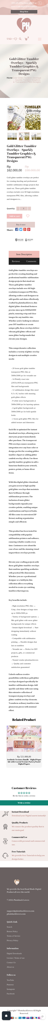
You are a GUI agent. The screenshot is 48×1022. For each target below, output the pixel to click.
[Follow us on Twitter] (20, 230)
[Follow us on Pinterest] (28, 230)
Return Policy (12, 931)
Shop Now (24, 12)
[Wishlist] (27, 216)
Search (9, 927)
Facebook (11, 994)
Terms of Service (13, 936)
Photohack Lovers (21, 900)
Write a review (24, 803)
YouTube (10, 980)
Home (10, 78)
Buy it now (21, 225)
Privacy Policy (12, 940)
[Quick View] (30, 742)
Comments (31, 261)
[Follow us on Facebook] (16, 230)
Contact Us (11, 962)
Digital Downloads (14, 953)
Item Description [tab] (24, 254)
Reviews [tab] (16, 261)
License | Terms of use (16, 958)
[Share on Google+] (24, 230)
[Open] (6, 1015)
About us (10, 967)
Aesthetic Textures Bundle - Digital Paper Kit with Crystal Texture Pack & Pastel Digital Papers (24, 762)
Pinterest (10, 985)
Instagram (11, 989)
